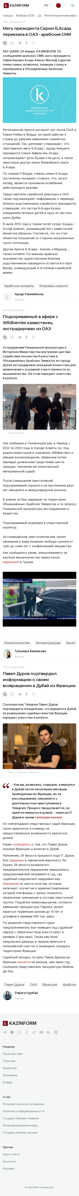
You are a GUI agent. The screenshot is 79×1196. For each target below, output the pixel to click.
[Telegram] (19, 43)
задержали (11, 562)
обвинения (11, 883)
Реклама (8, 1168)
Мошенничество (17, 643)
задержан (17, 860)
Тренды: (8, 15)
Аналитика (10, 1068)
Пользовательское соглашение (23, 1104)
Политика (9, 1061)
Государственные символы (21, 1118)
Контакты (9, 1161)
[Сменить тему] (60, 5)
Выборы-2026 (25, 15)
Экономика (10, 1075)
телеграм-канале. (49, 817)
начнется (24, 962)
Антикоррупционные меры (20, 1125)
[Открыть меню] (72, 5)
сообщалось (21, 844)
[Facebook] (26, 43)
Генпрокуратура (48, 643)
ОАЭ (33, 984)
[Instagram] (5, 43)
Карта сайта (11, 1154)
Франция (49, 984)
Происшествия (13, 1054)
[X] (33, 43)
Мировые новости (54, 286)
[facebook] (26, 1032)
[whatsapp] (12, 43)
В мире (7, 1082)
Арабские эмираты (19, 286)
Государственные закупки (20, 1132)
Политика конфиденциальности (24, 1111)
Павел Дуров (14, 984)
